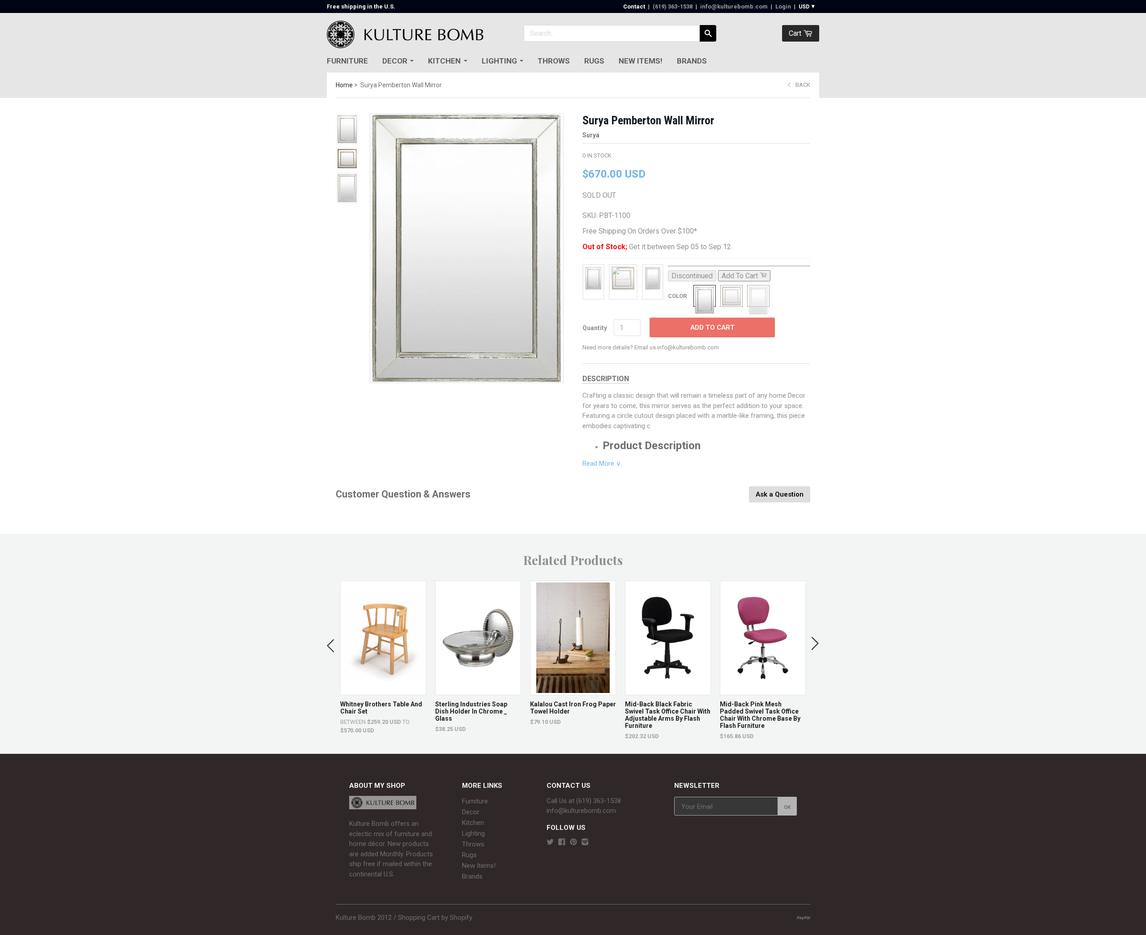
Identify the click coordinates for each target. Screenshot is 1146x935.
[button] (331, 644)
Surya (590, 135)
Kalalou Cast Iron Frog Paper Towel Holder (573, 708)
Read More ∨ (601, 463)
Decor (394, 60)
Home (344, 85)
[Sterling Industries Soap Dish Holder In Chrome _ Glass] (478, 690)
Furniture (347, 60)
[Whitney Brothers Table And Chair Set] (383, 690)
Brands (692, 60)
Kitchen (444, 60)
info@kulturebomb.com (734, 6)
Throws (554, 60)
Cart (796, 33)
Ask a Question (780, 494)
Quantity (594, 328)
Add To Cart (712, 327)
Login (783, 6)
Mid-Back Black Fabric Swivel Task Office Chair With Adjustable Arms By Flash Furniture (667, 715)
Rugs (594, 60)
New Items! (641, 60)
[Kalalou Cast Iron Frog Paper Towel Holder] (573, 690)
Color (677, 296)
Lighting (499, 60)
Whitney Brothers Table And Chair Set (381, 708)
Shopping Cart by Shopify (435, 918)
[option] (383, 657)
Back (802, 84)
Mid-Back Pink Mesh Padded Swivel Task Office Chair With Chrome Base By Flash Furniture (760, 715)
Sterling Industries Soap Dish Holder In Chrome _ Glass (471, 711)
